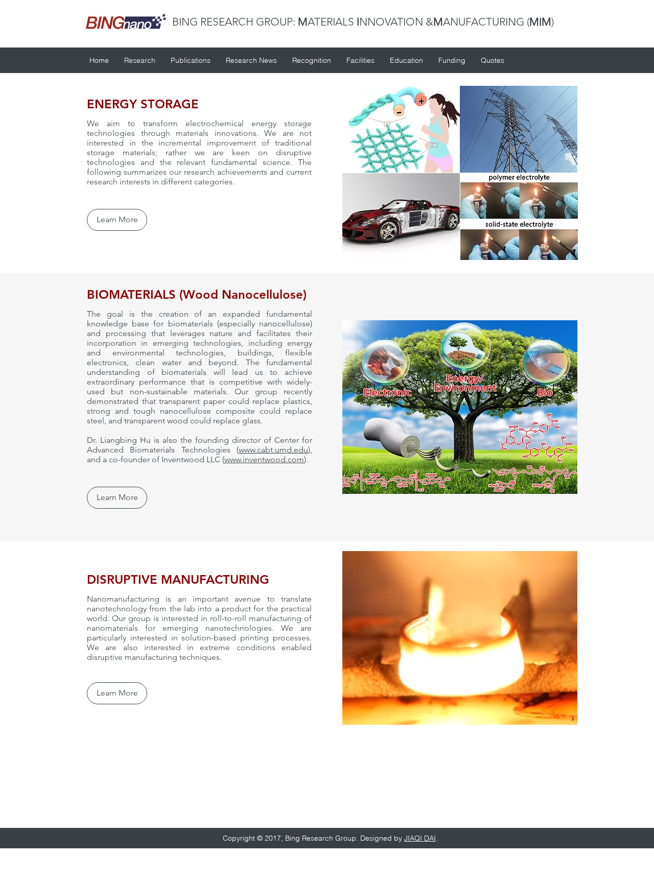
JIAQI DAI (420, 838)
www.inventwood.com (264, 459)
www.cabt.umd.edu (273, 450)
